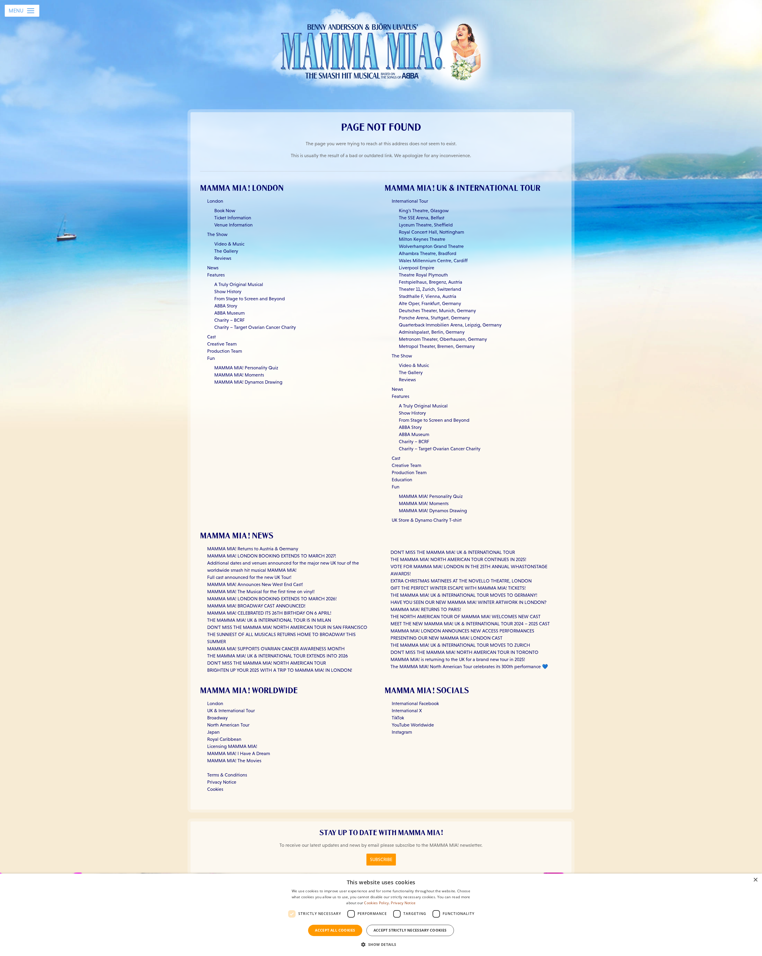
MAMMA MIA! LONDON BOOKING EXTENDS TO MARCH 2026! (272, 598)
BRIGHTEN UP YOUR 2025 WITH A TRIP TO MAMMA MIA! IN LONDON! (279, 670)
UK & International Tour (231, 710)
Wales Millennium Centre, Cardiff (433, 260)
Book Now (224, 210)
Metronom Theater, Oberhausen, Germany (443, 339)
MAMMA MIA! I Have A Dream (238, 753)
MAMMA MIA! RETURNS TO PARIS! (426, 609)
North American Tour (228, 724)
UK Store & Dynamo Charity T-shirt (427, 520)
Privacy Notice (221, 782)
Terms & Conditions (227, 774)
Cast (211, 336)
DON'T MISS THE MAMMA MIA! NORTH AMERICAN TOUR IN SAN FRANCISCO (287, 627)
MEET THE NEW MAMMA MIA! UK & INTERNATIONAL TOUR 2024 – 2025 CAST (470, 623)
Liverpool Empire (416, 267)
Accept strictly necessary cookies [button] (410, 930)
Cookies (215, 789)
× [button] (755, 880)
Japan (213, 732)
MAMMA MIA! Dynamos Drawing (248, 382)
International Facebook (415, 703)
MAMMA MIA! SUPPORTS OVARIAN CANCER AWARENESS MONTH (276, 648)
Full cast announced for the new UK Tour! (249, 577)
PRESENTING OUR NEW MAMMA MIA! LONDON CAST (446, 638)
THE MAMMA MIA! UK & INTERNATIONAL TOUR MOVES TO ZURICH (460, 645)
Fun (211, 358)
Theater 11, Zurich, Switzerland (430, 289)
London (215, 201)
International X (407, 710)
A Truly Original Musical (238, 284)
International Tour (410, 201)
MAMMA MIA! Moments (239, 374)
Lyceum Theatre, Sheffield (426, 224)
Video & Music (229, 243)
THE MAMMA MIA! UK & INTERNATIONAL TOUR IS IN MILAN (269, 620)
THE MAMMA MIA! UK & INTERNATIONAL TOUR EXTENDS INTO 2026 (277, 655)
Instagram (402, 732)
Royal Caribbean (224, 739)
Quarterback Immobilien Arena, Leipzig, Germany (450, 324)
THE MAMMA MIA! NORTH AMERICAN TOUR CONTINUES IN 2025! (458, 559)
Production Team (224, 351)
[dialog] (381, 915)
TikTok (398, 717)
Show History (227, 291)
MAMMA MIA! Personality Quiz (246, 367)
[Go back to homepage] (381, 50)
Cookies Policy (376, 902)
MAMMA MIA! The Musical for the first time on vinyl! (261, 591)
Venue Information (233, 224)
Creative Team (222, 343)
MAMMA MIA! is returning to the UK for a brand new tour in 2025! (458, 659)
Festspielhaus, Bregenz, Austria (430, 282)
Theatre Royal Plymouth (423, 274)
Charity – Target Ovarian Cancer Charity (255, 327)
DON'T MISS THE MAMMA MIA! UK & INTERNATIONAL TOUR (453, 552)
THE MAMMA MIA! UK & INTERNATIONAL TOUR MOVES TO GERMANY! (464, 595)
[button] (381, 945)
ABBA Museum (229, 312)
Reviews (222, 258)
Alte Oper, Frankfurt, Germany (430, 303)
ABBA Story (225, 305)
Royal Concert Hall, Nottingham (431, 232)
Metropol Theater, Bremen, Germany (437, 346)
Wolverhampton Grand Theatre (431, 246)
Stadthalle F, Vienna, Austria (427, 296)
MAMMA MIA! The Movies (234, 760)
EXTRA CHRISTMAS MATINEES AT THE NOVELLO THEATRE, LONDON (461, 580)
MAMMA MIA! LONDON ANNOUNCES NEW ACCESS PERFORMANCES (462, 630)
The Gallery (226, 251)
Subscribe (381, 859)
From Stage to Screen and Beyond (249, 298)
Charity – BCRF (229, 320)
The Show (217, 234)
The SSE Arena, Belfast (421, 217)
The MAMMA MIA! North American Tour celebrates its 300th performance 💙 (469, 666)
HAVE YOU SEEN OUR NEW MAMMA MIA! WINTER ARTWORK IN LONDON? (468, 602)
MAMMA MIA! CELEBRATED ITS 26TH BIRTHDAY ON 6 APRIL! (269, 613)
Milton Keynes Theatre (422, 239)
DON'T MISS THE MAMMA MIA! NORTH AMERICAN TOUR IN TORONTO (464, 652)
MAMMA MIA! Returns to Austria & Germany (252, 548)
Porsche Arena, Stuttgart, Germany (434, 317)
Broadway (217, 717)
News (212, 267)
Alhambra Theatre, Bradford (427, 253)
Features (216, 274)
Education (402, 479)
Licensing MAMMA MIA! (232, 746)
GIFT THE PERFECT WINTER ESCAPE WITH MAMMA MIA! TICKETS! (458, 588)
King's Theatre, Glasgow (424, 210)
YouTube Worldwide (413, 724)
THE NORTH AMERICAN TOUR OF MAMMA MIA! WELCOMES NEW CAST (466, 616)
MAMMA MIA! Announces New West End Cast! (255, 584)
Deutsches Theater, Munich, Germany (437, 310)
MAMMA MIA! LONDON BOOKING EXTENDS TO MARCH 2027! (271, 555)
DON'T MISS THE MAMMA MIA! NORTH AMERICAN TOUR (266, 663)
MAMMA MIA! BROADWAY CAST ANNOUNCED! (256, 605)
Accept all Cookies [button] (335, 930)
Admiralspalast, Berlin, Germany (432, 332)
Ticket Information (232, 217)
